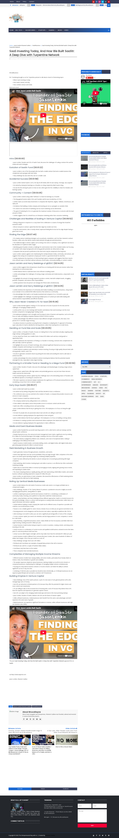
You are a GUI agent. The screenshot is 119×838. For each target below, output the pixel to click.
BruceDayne (86, 388)
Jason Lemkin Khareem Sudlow (22, 45)
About (18, 1)
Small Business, (46, 59)
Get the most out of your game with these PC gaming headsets (98, 279)
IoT (95, 382)
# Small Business (36, 706)
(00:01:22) (38, 167)
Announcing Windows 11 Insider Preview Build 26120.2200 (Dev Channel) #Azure (97, 182)
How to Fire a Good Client (64, 747)
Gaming (51, 30)
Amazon (96, 153)
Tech (96, 376)
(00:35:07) (32, 385)
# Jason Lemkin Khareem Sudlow (22, 706)
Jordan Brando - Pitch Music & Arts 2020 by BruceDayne (58, 812)
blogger (20, 789)
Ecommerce (85, 379)
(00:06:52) (67, 218)
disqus (43, 789)
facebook (65, 789)
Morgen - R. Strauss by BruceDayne (56, 817)
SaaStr (11, 663)
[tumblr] (105, 1)
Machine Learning (88, 396)
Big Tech (19, 30)
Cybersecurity (87, 382)
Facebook (90, 393)
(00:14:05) (59, 263)
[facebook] (96, 1)
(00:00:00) (20, 158)
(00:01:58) (34, 178)
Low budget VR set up (95, 299)
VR (104, 393)
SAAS (102, 396)
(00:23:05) (46, 328)
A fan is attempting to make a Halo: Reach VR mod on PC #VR (98, 286)
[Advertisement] (78, 14)
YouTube (98, 390)
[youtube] (93, 1)
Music (60, 30)
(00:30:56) (70, 363)
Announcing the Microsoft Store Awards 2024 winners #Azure (97, 166)
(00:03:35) (37, 192)
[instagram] (99, 1)
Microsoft (86, 153)
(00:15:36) (53, 301)
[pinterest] (108, 1)
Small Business (36, 45)
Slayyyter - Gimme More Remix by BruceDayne (29, 5)
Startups (41, 30)
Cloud (84, 399)
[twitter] (102, 1)
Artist (52, 5)
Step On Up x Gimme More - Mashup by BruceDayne (100, 5)
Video (66, 30)
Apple (105, 153)
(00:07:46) (31, 234)
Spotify (98, 393)
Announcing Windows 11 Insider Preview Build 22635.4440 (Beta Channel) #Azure (98, 158)
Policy (24, 1)
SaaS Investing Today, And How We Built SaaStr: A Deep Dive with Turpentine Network (39, 661)
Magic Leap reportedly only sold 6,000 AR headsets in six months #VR (99, 293)
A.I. (99, 382)
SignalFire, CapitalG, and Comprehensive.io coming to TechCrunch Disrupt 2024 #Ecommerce (58, 806)
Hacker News (30, 30)
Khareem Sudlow (87, 376)
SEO (97, 396)
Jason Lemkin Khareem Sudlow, (33, 59)
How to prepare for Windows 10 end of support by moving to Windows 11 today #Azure (99, 174)
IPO (106, 388)
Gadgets (106, 390)
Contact (31, 1)
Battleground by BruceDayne (63, 5)
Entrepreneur (86, 385)
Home (12, 1)
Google (94, 388)
